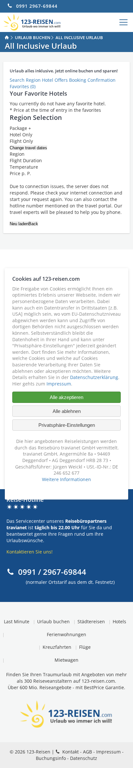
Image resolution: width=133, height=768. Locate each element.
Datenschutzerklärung (94, 377)
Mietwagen (66, 660)
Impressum (108, 752)
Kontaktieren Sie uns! (29, 552)
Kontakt (70, 752)
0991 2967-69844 (36, 6)
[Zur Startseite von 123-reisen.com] (32, 22)
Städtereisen (91, 621)
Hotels (119, 621)
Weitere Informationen (66, 479)
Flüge (85, 647)
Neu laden (19, 223)
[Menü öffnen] (123, 22)
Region (34, 80)
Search (18, 80)
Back (33, 223)
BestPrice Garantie (104, 687)
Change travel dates (28, 147)
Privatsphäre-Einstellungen (66, 425)
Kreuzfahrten (57, 647)
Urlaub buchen (53, 621)
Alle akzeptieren (66, 397)
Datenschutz (83, 758)
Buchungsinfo (51, 758)
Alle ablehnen (67, 411)
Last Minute (16, 621)
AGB (87, 752)
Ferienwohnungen (66, 634)
